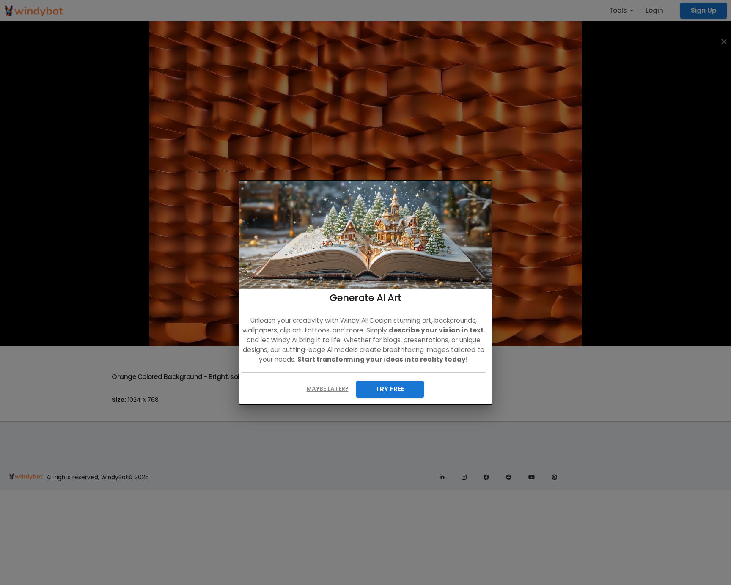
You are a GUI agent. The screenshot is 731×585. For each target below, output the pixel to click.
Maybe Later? (328, 389)
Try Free (390, 389)
